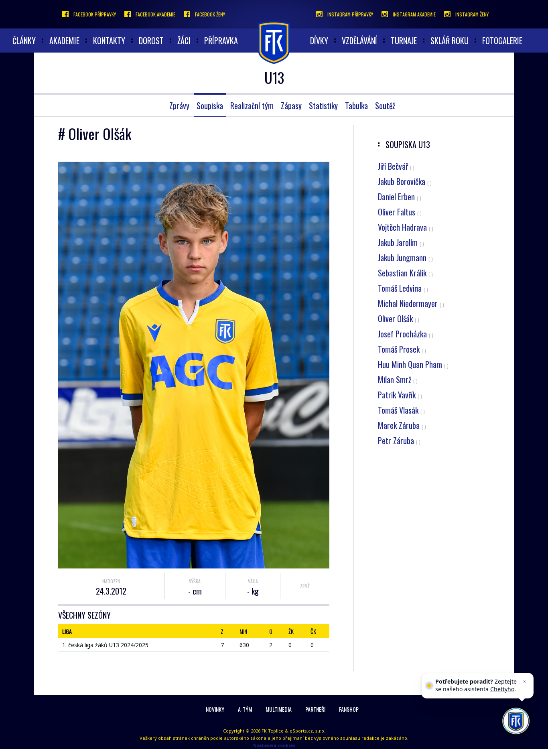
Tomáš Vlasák (401, 410)
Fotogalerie (502, 41)
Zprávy (179, 105)
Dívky (319, 41)
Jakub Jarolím (401, 242)
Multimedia (279, 709)
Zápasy (291, 105)
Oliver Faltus (400, 212)
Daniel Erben (399, 197)
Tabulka (356, 105)
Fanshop (349, 709)
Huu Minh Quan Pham (413, 364)
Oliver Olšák (398, 319)
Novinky (215, 709)
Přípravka (221, 41)
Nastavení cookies (274, 745)
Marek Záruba (402, 425)
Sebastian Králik (405, 273)
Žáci (184, 41)
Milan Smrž (398, 379)
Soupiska (210, 105)
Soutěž (385, 105)
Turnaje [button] (404, 41)
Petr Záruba (399, 440)
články (24, 41)
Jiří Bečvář (396, 166)
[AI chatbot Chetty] (515, 720)
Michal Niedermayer (411, 303)
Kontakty (109, 41)
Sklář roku (449, 41)
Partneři (315, 709)
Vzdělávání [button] (359, 41)
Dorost (151, 41)
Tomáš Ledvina (403, 288)
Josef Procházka (405, 334)
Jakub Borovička (405, 181)
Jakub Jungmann (405, 258)
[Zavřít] (525, 681)
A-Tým (245, 709)
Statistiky (323, 105)
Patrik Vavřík (400, 395)
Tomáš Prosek (402, 349)
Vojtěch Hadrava (405, 227)
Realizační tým (252, 105)
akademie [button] (64, 41)
